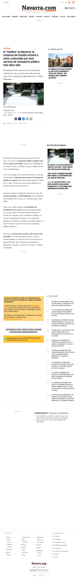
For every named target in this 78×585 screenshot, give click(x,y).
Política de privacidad (60, 545)
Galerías (39, 553)
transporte (22, 123)
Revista (63, 16)
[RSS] (44, 567)
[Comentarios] (30, 118)
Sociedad (9, 547)
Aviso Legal (57, 548)
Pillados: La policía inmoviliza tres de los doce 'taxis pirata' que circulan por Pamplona (60, 167)
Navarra (15, 16)
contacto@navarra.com (13, 319)
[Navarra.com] (39, 8)
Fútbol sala (40, 539)
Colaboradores (26, 537)
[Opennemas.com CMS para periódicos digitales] (39, 572)
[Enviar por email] (27, 118)
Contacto (57, 536)
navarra (9, 123)
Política (9, 539)
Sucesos (9, 542)
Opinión (31, 16)
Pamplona (23, 16)
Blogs (23, 539)
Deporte (47, 16)
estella (15, 123)
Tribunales (9, 544)
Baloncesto (25, 552)
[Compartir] (15, 118)
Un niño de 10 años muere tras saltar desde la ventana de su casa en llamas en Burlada (63, 303)
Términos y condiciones (58, 413)
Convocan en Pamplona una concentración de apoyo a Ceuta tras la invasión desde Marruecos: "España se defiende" (63, 354)
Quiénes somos (58, 533)
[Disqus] (54, 450)
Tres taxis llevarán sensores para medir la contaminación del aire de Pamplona (60, 176)
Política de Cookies (59, 542)
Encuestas (25, 542)
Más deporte (40, 542)
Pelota (23, 555)
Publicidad (57, 539)
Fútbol (23, 550)
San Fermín (6, 16)
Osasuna (39, 16)
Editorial (9, 555)
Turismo (56, 554)
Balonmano (40, 537)
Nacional (55, 16)
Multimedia (71, 16)
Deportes (23, 548)
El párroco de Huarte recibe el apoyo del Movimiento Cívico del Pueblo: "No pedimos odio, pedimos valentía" (60, 73)
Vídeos (39, 555)
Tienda (56, 557)
